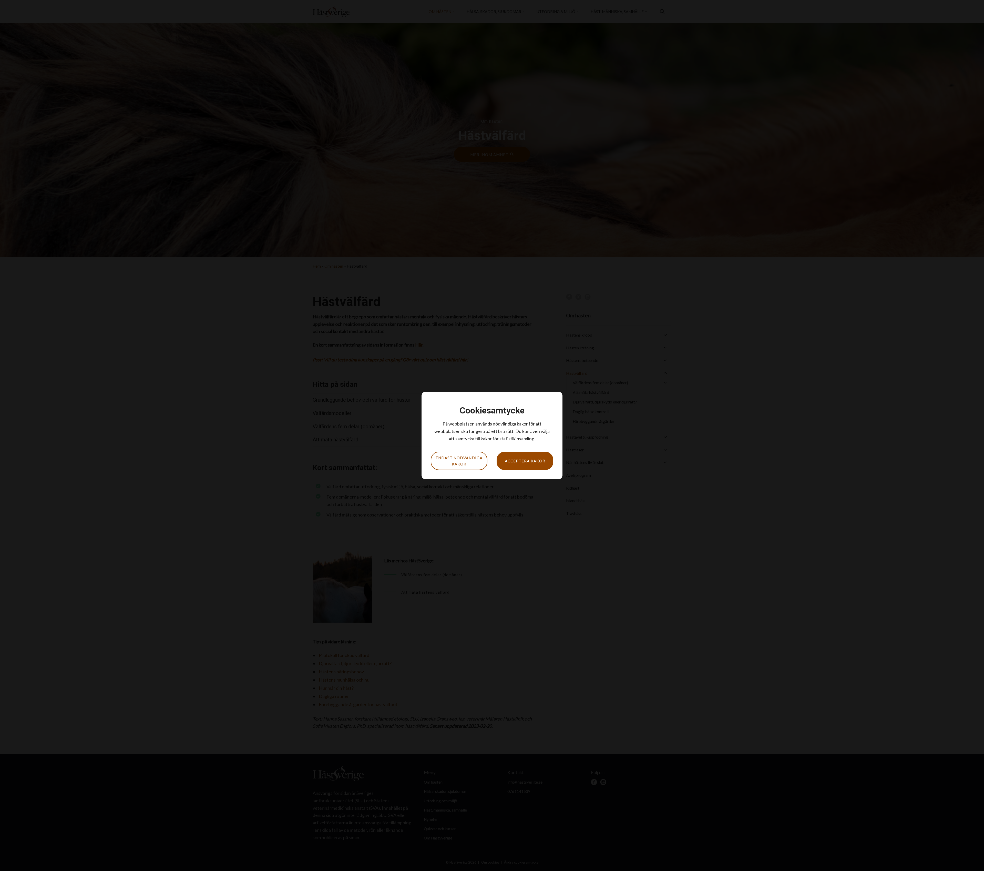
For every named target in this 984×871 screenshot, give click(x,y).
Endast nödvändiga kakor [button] (459, 460)
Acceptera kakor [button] (525, 461)
